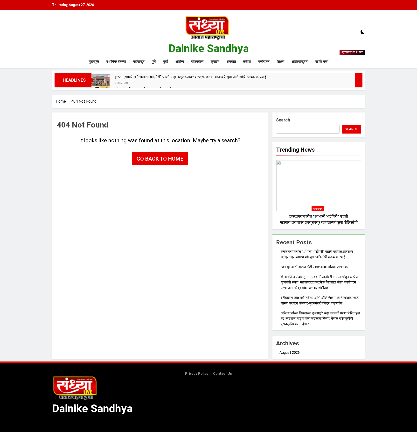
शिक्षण (280, 61)
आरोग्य (179, 61)
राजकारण (197, 61)
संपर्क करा (321, 61)
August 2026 (289, 352)
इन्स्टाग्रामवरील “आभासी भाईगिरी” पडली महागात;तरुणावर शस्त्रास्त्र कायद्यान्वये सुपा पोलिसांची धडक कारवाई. (190, 77)
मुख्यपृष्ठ (94, 61)
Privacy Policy (196, 374)
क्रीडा (247, 61)
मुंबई (165, 61)
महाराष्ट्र (139, 61)
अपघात (231, 61)
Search (283, 119)
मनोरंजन (264, 61)
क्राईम (215, 61)
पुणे (154, 61)
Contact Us (222, 374)
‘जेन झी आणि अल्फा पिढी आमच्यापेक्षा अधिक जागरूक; (314, 267)
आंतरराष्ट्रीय (300, 61)
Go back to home (160, 159)
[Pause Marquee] (358, 80)
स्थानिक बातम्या (116, 61)
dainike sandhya (208, 48)
